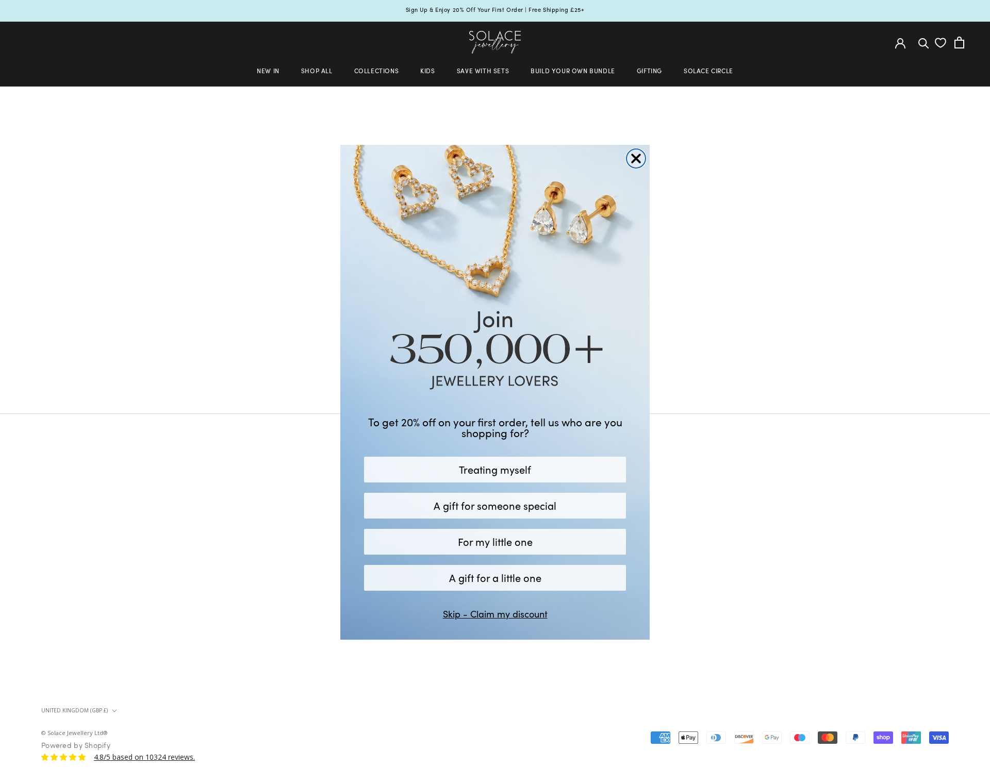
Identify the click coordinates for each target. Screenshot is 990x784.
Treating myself (495, 469)
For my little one (495, 541)
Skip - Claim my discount (495, 614)
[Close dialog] (636, 158)
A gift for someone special (495, 505)
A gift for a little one (495, 578)
